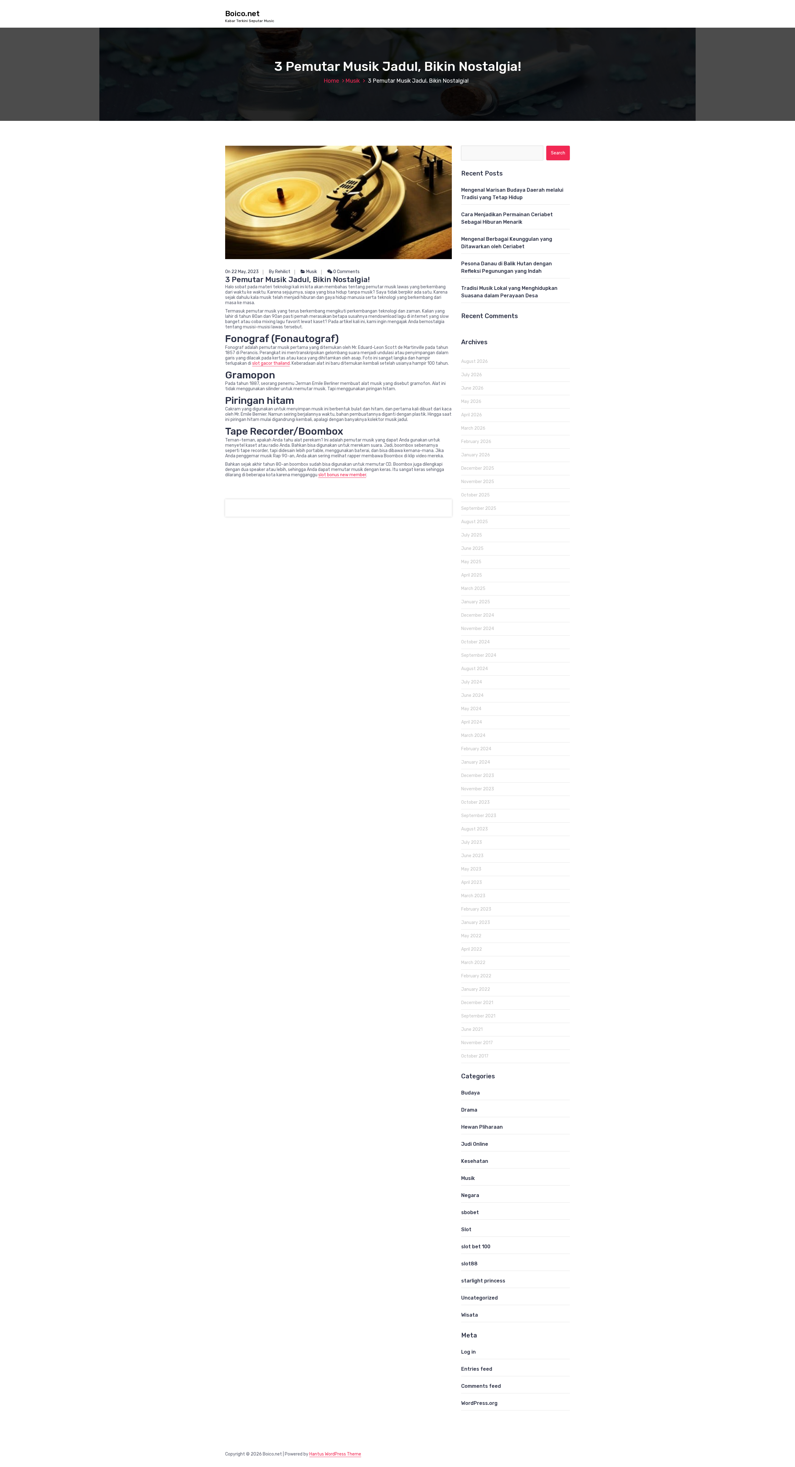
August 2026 (474, 361)
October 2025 (475, 495)
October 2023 (475, 802)
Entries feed (476, 1369)
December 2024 (477, 615)
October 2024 (475, 642)
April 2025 (471, 575)
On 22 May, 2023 (242, 271)
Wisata (469, 1315)
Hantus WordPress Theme (335, 1454)
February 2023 (476, 909)
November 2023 (477, 789)
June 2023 (472, 855)
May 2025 (471, 561)
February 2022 (476, 976)
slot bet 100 (475, 1247)
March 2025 (473, 588)
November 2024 (477, 628)
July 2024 (471, 682)
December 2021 (477, 1002)
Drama (469, 1110)
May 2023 (471, 869)
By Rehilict (279, 271)
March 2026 (473, 428)
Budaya (470, 1093)
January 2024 (475, 762)
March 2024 (473, 735)
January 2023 (475, 922)
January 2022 (475, 989)
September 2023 (478, 815)
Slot (466, 1229)
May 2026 (471, 401)
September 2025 (478, 508)
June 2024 (472, 695)
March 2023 (473, 895)
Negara (470, 1195)
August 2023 (474, 829)
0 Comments (346, 271)
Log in (468, 1352)
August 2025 (474, 521)
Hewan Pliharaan (482, 1127)
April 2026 (471, 415)
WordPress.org (479, 1403)
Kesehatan (474, 1161)
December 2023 (477, 775)
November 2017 (477, 1042)
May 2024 (471, 708)
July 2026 (471, 374)
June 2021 (472, 1029)
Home (331, 80)
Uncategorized (479, 1298)
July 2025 (471, 535)
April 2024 (471, 722)
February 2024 (476, 749)
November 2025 (477, 481)
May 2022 (471, 936)
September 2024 (478, 655)
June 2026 (472, 388)
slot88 (469, 1264)
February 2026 (476, 441)
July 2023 (471, 842)
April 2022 (471, 949)
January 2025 (475, 602)
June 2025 (472, 548)
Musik (352, 80)
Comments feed (481, 1386)
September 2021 (478, 1016)
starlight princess (483, 1281)
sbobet (470, 1212)
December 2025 (477, 468)
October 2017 (474, 1056)
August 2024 (474, 668)
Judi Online (474, 1144)
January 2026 (475, 455)
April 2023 (471, 882)
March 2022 (473, 962)
